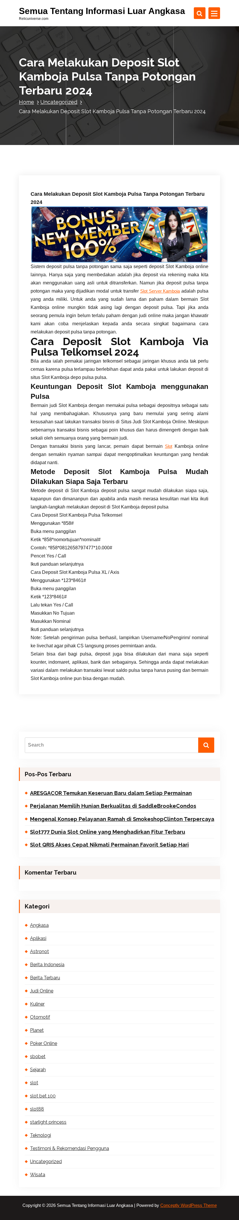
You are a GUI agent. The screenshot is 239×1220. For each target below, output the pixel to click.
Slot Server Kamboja (160, 291)
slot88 (37, 1109)
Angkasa (39, 925)
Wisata (37, 1174)
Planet (37, 1030)
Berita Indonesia (47, 964)
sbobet (37, 1056)
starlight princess (48, 1122)
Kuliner (37, 1004)
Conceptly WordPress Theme (188, 1205)
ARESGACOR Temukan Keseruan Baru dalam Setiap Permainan (111, 793)
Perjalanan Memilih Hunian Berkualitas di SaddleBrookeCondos (113, 806)
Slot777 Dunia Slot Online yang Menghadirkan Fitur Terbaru (107, 832)
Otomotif (40, 1017)
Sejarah (38, 1069)
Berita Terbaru (45, 977)
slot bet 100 (43, 1096)
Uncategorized (58, 102)
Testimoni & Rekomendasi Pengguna (69, 1148)
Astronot (39, 951)
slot (34, 1083)
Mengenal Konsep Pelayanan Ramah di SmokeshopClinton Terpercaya (122, 819)
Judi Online (41, 991)
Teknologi (40, 1135)
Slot (168, 446)
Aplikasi (38, 938)
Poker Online (43, 1043)
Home (26, 102)
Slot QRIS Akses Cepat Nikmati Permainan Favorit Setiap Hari (109, 845)
